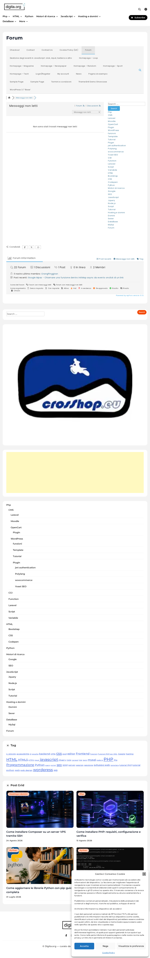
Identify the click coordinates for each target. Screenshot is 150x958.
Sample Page (16, 81)
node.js (100, 760)
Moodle (112, 121)
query (47, 765)
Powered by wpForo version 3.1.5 (129, 295)
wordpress (43, 769)
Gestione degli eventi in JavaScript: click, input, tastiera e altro (41, 58)
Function (112, 160)
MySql (111, 224)
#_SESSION (11, 754)
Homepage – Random (85, 66)
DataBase (8, 21)
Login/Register (43, 73)
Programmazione (20, 765)
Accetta (84, 946)
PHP (108, 759)
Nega (105, 946)
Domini (111, 215)
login (85, 760)
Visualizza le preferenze (131, 946)
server (71, 765)
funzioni (112, 133)
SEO (110, 194)
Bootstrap (113, 176)
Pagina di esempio (98, 73)
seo (59, 765)
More (22, 21)
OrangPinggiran (49, 273)
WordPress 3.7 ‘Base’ (20, 89)
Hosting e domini (88, 16)
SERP (65, 765)
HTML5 (23, 759)
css (59, 753)
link (80, 760)
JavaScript (67, 16)
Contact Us (47, 50)
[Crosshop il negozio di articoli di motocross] (75, 440)
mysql (92, 759)
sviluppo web (102, 765)
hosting (130, 754)
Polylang (112, 148)
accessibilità (23, 754)
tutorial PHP (125, 765)
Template (113, 136)
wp (56, 770)
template (115, 765)
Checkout (14, 50)
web (17, 770)
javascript (49, 759)
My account (63, 73)
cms (53, 753)
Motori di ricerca (45, 16)
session (79, 765)
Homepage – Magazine (22, 66)
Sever (111, 218)
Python (29, 16)
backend (44, 753)
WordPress (113, 130)
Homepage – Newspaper (54, 66)
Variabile (112, 170)
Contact (31, 50)
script (53, 765)
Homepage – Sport (112, 66)
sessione (88, 765)
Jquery (111, 200)
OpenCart (113, 124)
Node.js (112, 203)
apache (35, 754)
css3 (64, 754)
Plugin (111, 127)
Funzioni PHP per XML (107, 754)
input (37, 760)
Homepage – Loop (88, 58)
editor (71, 753)
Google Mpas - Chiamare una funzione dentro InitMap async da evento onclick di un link (75, 277)
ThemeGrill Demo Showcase (93, 81)
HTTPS (31, 760)
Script (111, 166)
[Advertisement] (75, 472)
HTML (16, 16)
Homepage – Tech (19, 73)
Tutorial (111, 139)
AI (30, 754)
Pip (115, 760)
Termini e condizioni (61, 81)
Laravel (111, 118)
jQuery (62, 760)
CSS (110, 179)
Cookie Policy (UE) (69, 50)
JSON (69, 760)
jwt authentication (117, 145)
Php (5, 16)
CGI (109, 157)
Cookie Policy (108, 953)
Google (111, 191)
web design (26, 770)
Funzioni (93, 754)
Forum (88, 50)
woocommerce (116, 151)
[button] (144, 874)
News (79, 73)
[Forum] (9, 98)
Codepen (113, 182)
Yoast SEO (113, 154)
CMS (110, 115)
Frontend (83, 753)
